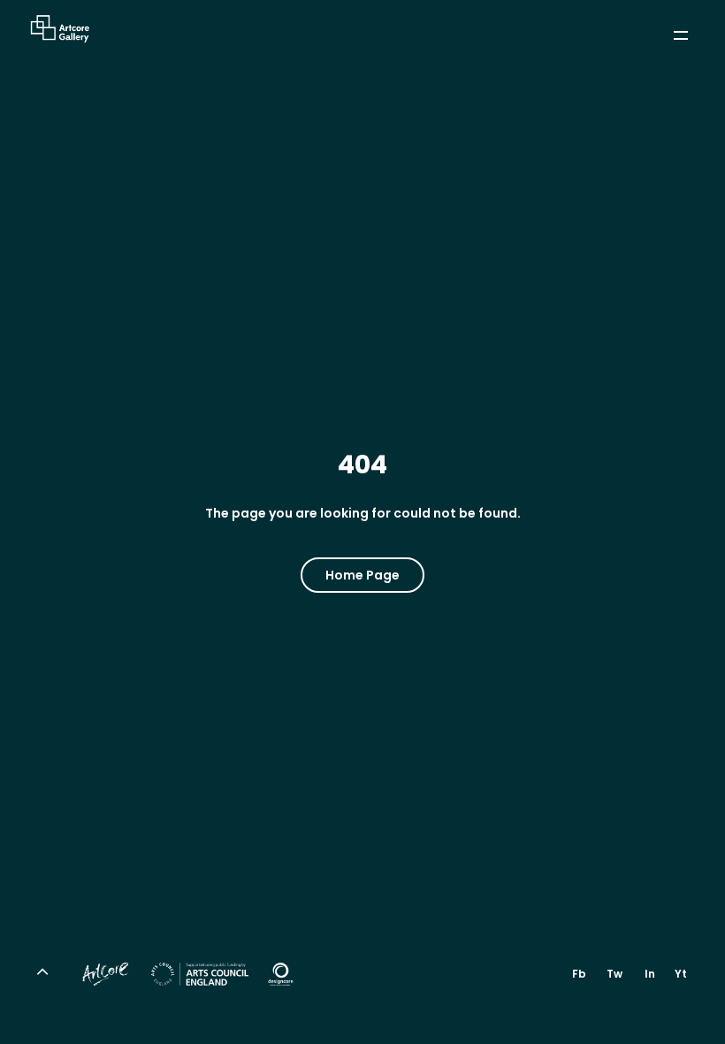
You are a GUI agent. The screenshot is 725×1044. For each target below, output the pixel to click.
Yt (681, 973)
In (650, 973)
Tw (614, 973)
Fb (579, 973)
